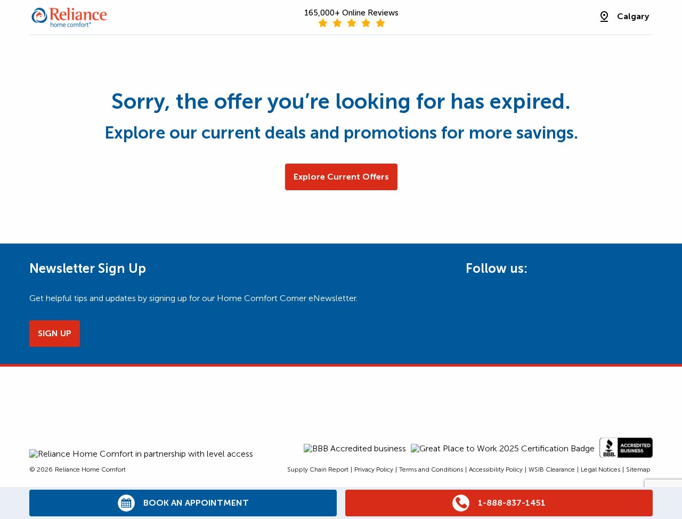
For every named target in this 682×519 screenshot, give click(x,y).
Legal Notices (600, 469)
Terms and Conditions (431, 469)
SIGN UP (54, 333)
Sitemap (638, 469)
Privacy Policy (373, 469)
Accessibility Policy (496, 469)
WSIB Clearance (552, 469)
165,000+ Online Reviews (351, 13)
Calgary (633, 16)
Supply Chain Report (317, 469)
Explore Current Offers (341, 177)
